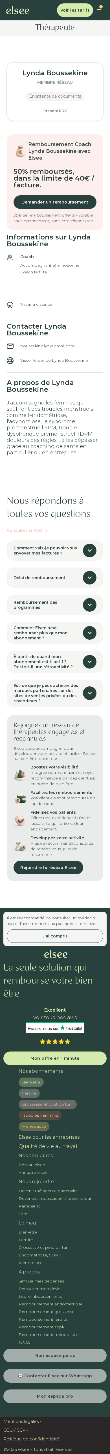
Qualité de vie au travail (49, 1146)
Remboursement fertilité (43, 1319)
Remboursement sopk (41, 1326)
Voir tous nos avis (55, 1018)
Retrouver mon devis (39, 1288)
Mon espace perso (55, 1355)
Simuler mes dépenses (41, 1281)
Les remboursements (40, 1296)
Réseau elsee (32, 1164)
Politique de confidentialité (31, 1439)
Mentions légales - (22, 1421)
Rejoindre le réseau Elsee (48, 867)
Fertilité (29, 1093)
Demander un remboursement (55, 202)
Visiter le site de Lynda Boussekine (54, 360)
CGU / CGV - (15, 1430)
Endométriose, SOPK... (41, 1255)
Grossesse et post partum (47, 1104)
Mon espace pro (55, 1396)
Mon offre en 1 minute (55, 1058)
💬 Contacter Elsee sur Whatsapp (55, 1375)
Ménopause (34, 1126)
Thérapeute (55, 28)
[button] (99, 10)
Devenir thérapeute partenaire (48, 1190)
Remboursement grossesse (46, 1311)
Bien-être (31, 1082)
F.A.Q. (24, 1342)
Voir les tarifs (75, 10)
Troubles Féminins (40, 1115)
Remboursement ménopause (49, 1334)
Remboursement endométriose (51, 1304)
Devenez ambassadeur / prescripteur (55, 1198)
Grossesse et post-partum (44, 1247)
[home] (17, 10)
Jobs (23, 1213)
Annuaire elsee (33, 1172)
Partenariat (29, 1206)
